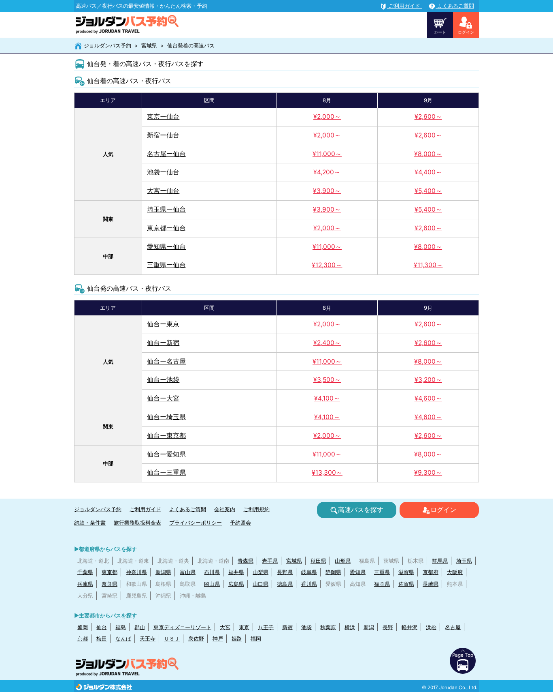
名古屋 (453, 627)
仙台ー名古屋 (166, 361)
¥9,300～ (428, 472)
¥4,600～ (428, 398)
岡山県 (212, 584)
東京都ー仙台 (166, 228)
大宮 (225, 627)
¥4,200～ (326, 172)
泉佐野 (196, 638)
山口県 (260, 584)
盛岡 (82, 627)
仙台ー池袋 (163, 379)
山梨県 (260, 572)
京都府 (430, 572)
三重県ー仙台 (166, 265)
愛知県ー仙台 (166, 247)
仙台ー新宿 (163, 343)
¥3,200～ (428, 379)
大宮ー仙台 (163, 191)
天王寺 (147, 638)
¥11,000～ (327, 154)
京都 (82, 638)
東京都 (109, 572)
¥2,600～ (428, 116)
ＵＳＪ (172, 638)
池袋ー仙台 (163, 172)
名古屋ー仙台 (166, 154)
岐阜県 (309, 572)
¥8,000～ (428, 154)
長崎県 (430, 584)
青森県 (245, 560)
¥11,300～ (428, 265)
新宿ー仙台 (163, 135)
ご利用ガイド (145, 509)
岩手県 (270, 560)
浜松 (431, 627)
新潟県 (163, 572)
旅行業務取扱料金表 (137, 522)
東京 (244, 627)
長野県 (285, 572)
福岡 (256, 638)
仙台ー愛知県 (166, 454)
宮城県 (149, 45)
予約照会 (240, 522)
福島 (120, 627)
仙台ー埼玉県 (166, 417)
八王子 (266, 627)
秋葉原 (328, 627)
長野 (388, 627)
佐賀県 (406, 584)
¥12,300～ (327, 265)
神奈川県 (136, 572)
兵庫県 (85, 584)
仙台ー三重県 (166, 472)
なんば (123, 638)
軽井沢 (409, 627)
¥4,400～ (428, 172)
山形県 (343, 560)
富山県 (188, 572)
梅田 (101, 638)
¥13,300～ (327, 472)
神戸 (218, 638)
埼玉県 (464, 560)
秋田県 (318, 560)
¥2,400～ (327, 343)
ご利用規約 (256, 509)
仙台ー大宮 (163, 398)
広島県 (236, 584)
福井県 (236, 572)
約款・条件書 (90, 522)
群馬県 (440, 560)
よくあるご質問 (187, 509)
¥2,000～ (327, 116)
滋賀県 (406, 572)
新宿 (287, 627)
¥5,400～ (428, 191)
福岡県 (382, 584)
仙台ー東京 (163, 324)
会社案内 (224, 509)
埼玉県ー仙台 (166, 209)
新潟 (369, 627)
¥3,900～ (327, 191)
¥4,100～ (327, 398)
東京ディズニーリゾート (182, 627)
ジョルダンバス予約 (107, 45)
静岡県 (333, 572)
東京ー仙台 (163, 116)
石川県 (212, 572)
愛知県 (358, 572)
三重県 (382, 572)
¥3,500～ (327, 379)
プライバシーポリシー (195, 522)
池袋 (306, 627)
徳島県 (285, 584)
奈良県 (109, 584)
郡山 (139, 627)
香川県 (309, 584)
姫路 (237, 638)
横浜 (350, 627)
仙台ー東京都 (166, 435)
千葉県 (85, 572)
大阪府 (455, 572)
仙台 (101, 627)
